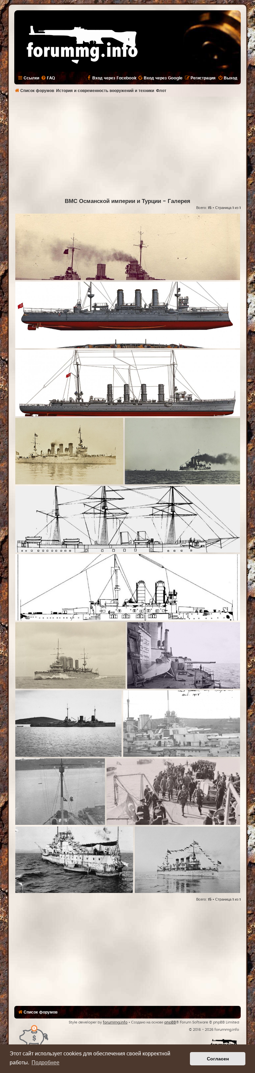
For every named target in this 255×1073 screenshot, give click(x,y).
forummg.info (115, 1022)
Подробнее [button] (45, 1062)
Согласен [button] (218, 1058)
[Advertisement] (134, 146)
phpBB (170, 1022)
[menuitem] (48, 78)
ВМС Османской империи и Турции (113, 201)
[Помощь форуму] (34, 1035)
